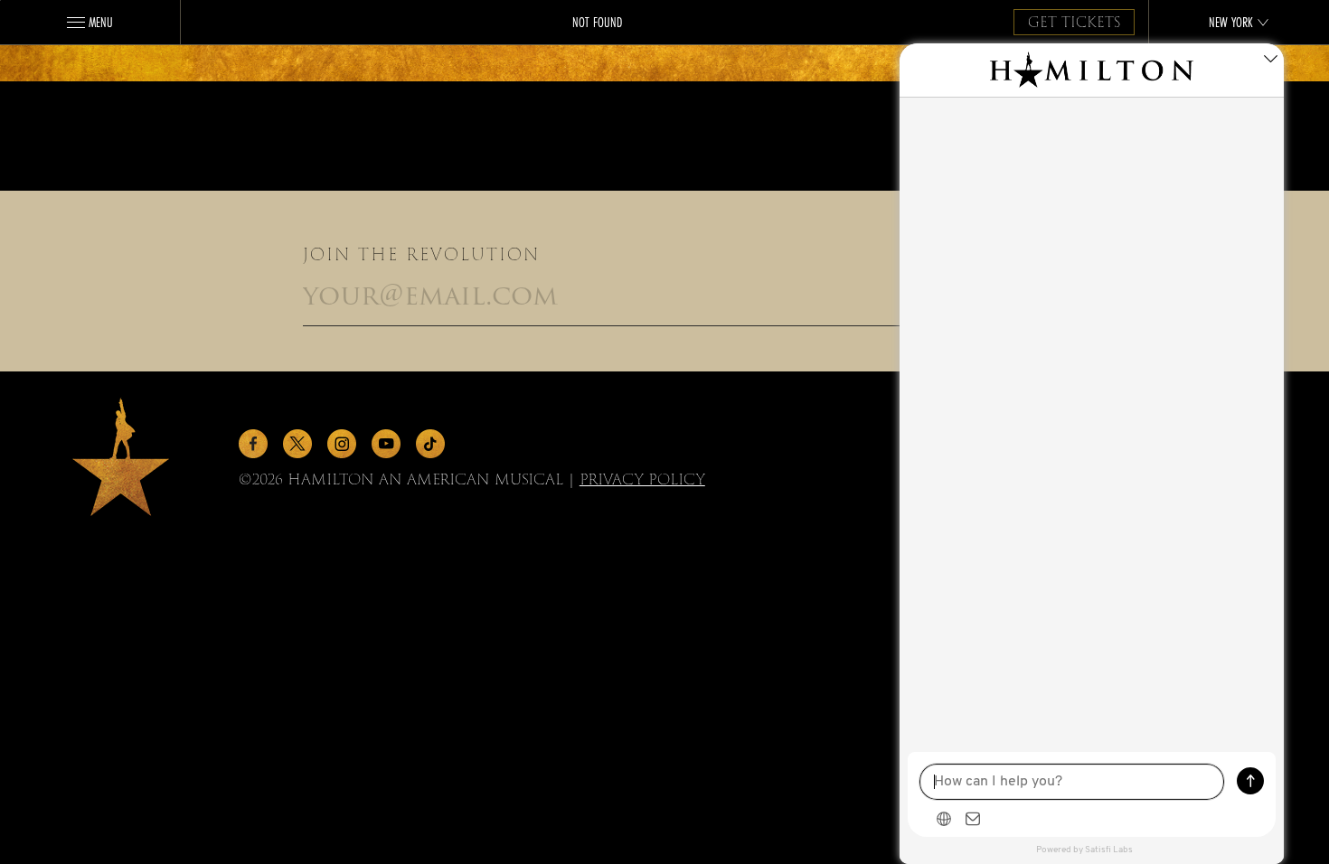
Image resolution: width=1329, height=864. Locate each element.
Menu (101, 22)
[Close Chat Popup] (1270, 61)
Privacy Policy (642, 479)
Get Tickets (1074, 22)
